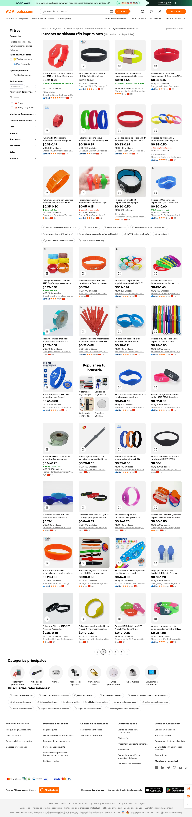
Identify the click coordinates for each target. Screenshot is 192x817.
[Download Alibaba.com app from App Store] (154, 790)
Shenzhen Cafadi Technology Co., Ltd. (130, 527)
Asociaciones (161, 755)
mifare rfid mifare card (22, 709)
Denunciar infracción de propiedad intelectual (129, 756)
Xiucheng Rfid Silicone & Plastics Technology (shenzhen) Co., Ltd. (58, 527)
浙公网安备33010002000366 (145, 812)
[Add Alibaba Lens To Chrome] (49, 790)
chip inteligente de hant (98, 702)
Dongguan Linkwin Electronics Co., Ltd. (166, 86)
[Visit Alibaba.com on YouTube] (180, 768)
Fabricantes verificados (91, 729)
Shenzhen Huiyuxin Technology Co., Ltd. (58, 639)
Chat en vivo (123, 738)
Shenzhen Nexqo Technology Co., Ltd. (58, 95)
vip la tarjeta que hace (126, 702)
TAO (119, 803)
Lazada (96, 803)
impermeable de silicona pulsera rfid (150, 227)
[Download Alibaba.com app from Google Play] (176, 790)
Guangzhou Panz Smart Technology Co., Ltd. (58, 215)
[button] (111, 11)
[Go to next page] (127, 652)
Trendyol (128, 803)
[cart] (151, 12)
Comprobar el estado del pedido (170, 741)
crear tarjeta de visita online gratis (124, 709)
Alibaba (44, 28)
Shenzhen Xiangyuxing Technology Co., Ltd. (58, 151)
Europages (140, 803)
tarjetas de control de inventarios (55, 709)
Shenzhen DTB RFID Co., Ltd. (92, 469)
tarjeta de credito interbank (89, 709)
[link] (188, 788)
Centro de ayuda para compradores (128, 731)
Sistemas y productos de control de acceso (87, 28)
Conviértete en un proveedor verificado (168, 748)
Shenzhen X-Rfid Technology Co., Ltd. (94, 86)
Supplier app (98, 790)
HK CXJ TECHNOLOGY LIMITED (57, 407)
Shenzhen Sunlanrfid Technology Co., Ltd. (166, 157)
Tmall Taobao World (81, 803)
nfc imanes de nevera (22, 702)
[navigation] (23, 340)
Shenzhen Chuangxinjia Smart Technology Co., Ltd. (166, 293)
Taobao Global (108, 803)
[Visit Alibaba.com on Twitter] (168, 768)
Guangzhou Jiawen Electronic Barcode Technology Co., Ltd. (58, 351)
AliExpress (53, 803)
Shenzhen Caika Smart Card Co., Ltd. (130, 407)
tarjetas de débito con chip (93, 241)
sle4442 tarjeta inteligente (138, 234)
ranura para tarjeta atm (23, 695)
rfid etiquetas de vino (48, 702)
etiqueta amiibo (73, 702)
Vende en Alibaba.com (165, 729)
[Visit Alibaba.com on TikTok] (186, 768)
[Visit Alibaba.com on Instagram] (174, 768)
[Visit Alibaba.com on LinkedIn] (162, 768)
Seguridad (57, 28)
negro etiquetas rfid (85, 695)
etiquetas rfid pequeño (112, 695)
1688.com (65, 803)
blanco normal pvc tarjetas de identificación (149, 695)
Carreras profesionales (16, 747)
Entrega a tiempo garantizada (56, 741)
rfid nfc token (92, 227)
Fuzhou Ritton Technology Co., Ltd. (94, 215)
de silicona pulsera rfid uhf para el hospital (100, 234)
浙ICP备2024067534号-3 (172, 812)
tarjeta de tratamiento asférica (59, 241)
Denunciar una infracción (129, 763)
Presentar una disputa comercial (133, 744)
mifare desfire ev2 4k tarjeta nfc (60, 234)
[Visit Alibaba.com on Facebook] (156, 768)
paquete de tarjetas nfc (117, 227)
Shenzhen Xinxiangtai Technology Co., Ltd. (130, 91)
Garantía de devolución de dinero (58, 735)
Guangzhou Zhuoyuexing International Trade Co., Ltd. (130, 216)
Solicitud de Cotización (91, 735)
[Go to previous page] (97, 652)
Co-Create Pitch (13, 735)
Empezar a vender (163, 735)
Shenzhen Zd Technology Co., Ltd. (166, 215)
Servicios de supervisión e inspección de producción (55, 753)
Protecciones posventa (54, 747)
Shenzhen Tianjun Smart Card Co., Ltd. (94, 293)
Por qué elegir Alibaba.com (18, 729)
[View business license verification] (123, 812)
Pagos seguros (50, 729)
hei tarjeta (162, 234)
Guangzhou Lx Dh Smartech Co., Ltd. (94, 639)
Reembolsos (123, 749)
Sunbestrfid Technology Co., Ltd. (166, 469)
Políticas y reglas (51, 761)
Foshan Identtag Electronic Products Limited (58, 472)
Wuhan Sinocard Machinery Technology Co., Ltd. (94, 527)
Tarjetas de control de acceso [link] (125, 28)
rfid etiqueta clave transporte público (62, 227)
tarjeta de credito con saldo (156, 702)
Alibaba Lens (20, 790)
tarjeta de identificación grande (55, 695)
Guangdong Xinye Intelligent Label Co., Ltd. (166, 583)
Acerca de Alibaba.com (17, 723)
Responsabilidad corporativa (19, 741)
